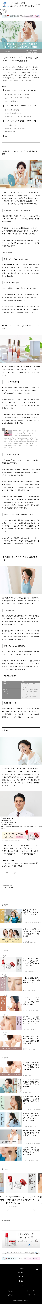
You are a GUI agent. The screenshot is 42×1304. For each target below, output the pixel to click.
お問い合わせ (31, 1295)
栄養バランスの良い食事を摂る (15, 128)
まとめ (7, 136)
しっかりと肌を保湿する (13, 113)
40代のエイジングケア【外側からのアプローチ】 (20, 105)
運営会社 (10, 1291)
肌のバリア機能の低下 (12, 101)
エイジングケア (4, 11)
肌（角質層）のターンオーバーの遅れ (17, 95)
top (37, 1269)
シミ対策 (2, 10)
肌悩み (2, 13)
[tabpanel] (21, 1190)
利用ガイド (10, 1295)
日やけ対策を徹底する (12, 110)
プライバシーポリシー (31, 1291)
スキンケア (3, 12)
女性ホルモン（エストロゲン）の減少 (17, 98)
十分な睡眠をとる (11, 125)
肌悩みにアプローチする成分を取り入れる (18, 116)
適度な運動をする (11, 131)
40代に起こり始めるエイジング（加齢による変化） (21, 90)
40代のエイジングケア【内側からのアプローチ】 (20, 121)
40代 (6, 873)
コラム (2, 15)
